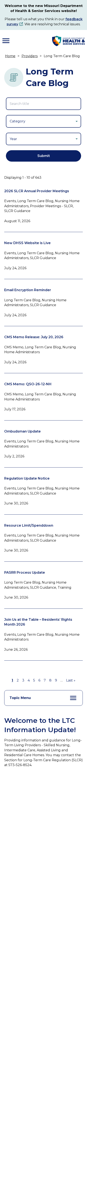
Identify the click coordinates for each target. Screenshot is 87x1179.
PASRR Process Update (24, 573)
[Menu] (6, 41)
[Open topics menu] (73, 698)
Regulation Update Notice (27, 478)
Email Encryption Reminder (27, 290)
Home (10, 56)
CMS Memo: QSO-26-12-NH (28, 384)
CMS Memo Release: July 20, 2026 (33, 337)
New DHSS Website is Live (27, 243)
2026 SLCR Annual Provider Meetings (36, 191)
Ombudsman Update (22, 431)
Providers (30, 56)
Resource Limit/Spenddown (28, 525)
